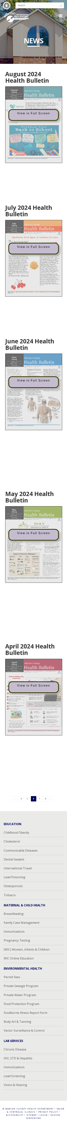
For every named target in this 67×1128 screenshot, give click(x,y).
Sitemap (31, 1115)
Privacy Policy (48, 1112)
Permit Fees (12, 977)
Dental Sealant (14, 859)
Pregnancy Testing (17, 940)
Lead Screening (14, 1076)
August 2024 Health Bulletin (27, 77)
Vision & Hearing (15, 1085)
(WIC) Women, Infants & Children (27, 949)
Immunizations (14, 931)
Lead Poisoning (14, 877)
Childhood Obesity (16, 833)
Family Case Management (21, 923)
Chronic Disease (15, 1049)
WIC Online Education (19, 958)
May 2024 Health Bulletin (29, 497)
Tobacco (10, 895)
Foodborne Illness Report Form (25, 1013)
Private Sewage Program (21, 986)
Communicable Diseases (21, 850)
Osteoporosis (13, 886)
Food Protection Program (21, 1004)
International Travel (18, 868)
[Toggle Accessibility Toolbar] (6, 5)
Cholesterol (12, 841)
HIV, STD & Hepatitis (18, 1058)
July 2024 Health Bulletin (28, 211)
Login (44, 1115)
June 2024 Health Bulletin (29, 344)
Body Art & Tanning (17, 1022)
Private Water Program (20, 995)
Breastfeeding (14, 914)
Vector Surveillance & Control (24, 1030)
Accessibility (14, 1115)
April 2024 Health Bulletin (30, 649)
